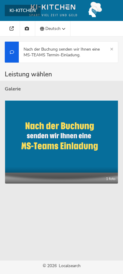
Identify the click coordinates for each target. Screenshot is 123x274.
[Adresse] (12, 28)
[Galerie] (27, 28)
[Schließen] (111, 49)
